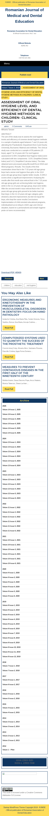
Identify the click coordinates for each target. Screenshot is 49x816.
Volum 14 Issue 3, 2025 (11, 419)
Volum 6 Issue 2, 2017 (11, 684)
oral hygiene (31, 285)
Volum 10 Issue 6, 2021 (11, 563)
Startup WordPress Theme (14, 807)
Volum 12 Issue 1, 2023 (11, 475)
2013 (4, 732)
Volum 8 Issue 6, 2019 (11, 629)
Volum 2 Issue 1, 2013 (11, 736)
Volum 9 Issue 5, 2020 (11, 591)
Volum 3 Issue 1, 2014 (11, 722)
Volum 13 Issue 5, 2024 (11, 461)
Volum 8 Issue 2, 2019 (11, 610)
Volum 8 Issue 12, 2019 (11, 656)
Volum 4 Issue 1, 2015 (11, 708)
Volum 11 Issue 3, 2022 (11, 517)
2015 (4, 704)
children (7, 285)
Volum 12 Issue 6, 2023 (11, 498)
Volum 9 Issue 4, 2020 (11, 587)
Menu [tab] (7, 63)
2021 (4, 536)
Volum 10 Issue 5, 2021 (11, 559)
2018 (4, 662)
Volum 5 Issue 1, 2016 (11, 694)
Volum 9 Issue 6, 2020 (11, 596)
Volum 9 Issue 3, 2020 (11, 582)
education (18, 285)
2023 (4, 471)
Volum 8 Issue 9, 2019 (11, 642)
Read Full (10, 328)
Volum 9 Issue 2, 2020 (11, 577)
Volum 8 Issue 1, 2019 (11, 605)
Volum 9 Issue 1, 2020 (11, 573)
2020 (4, 569)
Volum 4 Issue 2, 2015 (11, 712)
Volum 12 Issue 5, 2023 (11, 493)
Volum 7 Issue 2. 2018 (11, 88)
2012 (4, 746)
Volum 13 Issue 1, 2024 (11, 442)
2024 (4, 438)
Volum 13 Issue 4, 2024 (11, 456)
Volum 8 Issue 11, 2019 (11, 652)
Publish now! (25, 75)
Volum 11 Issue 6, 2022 (11, 531)
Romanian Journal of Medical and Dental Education (24, 16)
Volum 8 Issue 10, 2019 (11, 647)
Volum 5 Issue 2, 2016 (11, 698)
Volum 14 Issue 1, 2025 (11, 410)
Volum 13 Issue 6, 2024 (11, 465)
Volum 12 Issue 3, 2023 (11, 484)
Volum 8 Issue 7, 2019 (11, 633)
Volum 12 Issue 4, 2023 (11, 489)
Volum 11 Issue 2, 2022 (11, 512)
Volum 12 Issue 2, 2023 (11, 479)
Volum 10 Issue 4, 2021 (11, 554)
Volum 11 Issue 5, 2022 (11, 526)
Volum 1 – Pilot (8, 750)
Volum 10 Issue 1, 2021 (11, 540)
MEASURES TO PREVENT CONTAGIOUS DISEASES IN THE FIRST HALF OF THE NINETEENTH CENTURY (23, 371)
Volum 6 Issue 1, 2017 (11, 680)
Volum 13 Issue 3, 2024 (11, 451)
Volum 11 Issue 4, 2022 (11, 521)
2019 (4, 602)
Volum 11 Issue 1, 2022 (11, 507)
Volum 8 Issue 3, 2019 (11, 615)
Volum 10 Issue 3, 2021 (11, 549)
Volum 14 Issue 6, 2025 (11, 433)
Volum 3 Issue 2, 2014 (11, 726)
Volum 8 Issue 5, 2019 (11, 624)
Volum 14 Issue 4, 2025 (11, 423)
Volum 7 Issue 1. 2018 (11, 666)
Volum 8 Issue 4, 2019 (11, 619)
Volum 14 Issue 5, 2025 (11, 428)
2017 (4, 676)
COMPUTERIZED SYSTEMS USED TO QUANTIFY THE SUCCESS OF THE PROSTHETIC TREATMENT (24, 340)
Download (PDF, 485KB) (11, 272)
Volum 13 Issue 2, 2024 (11, 447)
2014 (4, 718)
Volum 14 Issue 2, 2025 (11, 414)
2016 (4, 690)
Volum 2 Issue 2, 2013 (11, 740)
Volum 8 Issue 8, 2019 (11, 638)
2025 (4, 406)
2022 (4, 504)
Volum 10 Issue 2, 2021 (11, 545)
